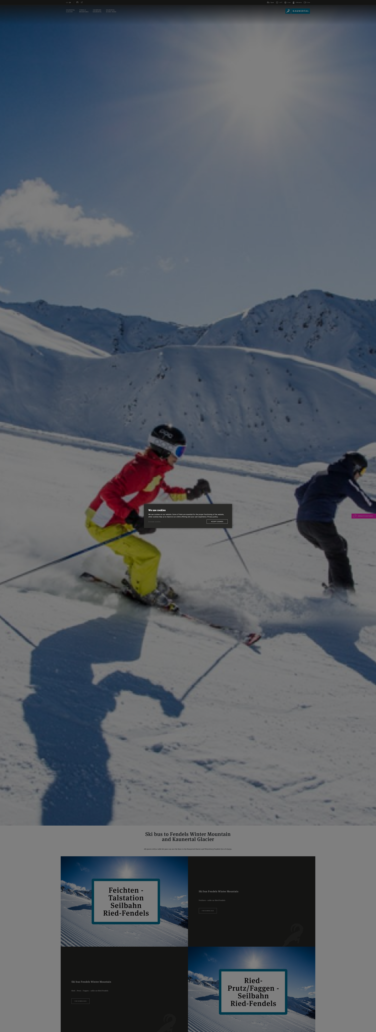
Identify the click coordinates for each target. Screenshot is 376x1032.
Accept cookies (217, 521)
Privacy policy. (212, 517)
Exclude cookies (154, 522)
